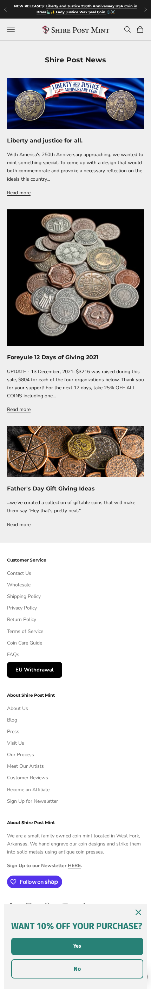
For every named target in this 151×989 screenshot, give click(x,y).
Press (13, 731)
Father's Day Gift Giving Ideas (51, 488)
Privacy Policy (22, 608)
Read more (19, 192)
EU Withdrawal (34, 669)
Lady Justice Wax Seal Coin (81, 12)
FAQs (13, 654)
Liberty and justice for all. (45, 140)
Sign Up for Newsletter (32, 801)
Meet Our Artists (25, 766)
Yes (77, 946)
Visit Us (15, 743)
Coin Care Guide (24, 643)
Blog (12, 720)
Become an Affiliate (28, 789)
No (77, 969)
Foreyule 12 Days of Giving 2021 (52, 357)
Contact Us (19, 573)
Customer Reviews (27, 777)
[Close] (138, 912)
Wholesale (19, 584)
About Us (17, 708)
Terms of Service (25, 631)
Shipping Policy (24, 596)
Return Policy (21, 619)
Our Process (20, 754)
